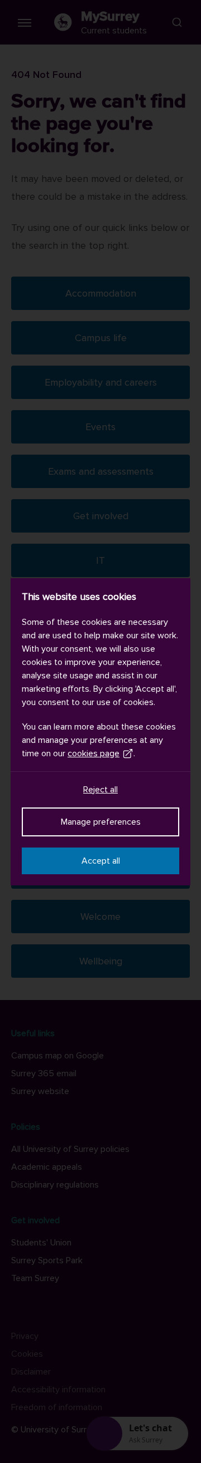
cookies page (93, 753)
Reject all (100, 789)
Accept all (101, 860)
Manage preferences (101, 821)
